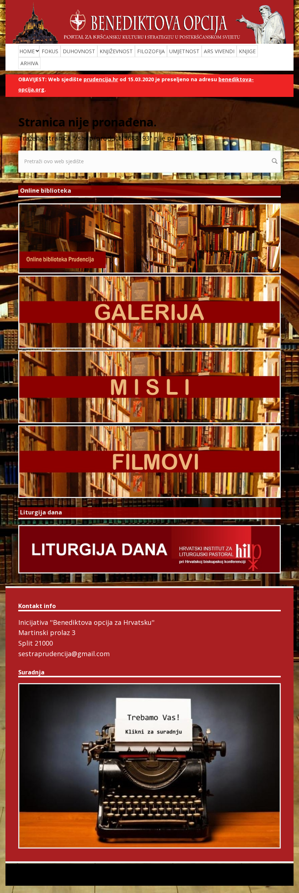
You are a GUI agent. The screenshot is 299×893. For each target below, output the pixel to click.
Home (27, 51)
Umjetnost (184, 51)
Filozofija (151, 51)
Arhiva (29, 63)
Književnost (116, 51)
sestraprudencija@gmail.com (64, 653)
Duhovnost (79, 51)
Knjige (247, 51)
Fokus (50, 51)
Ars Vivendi (219, 51)
